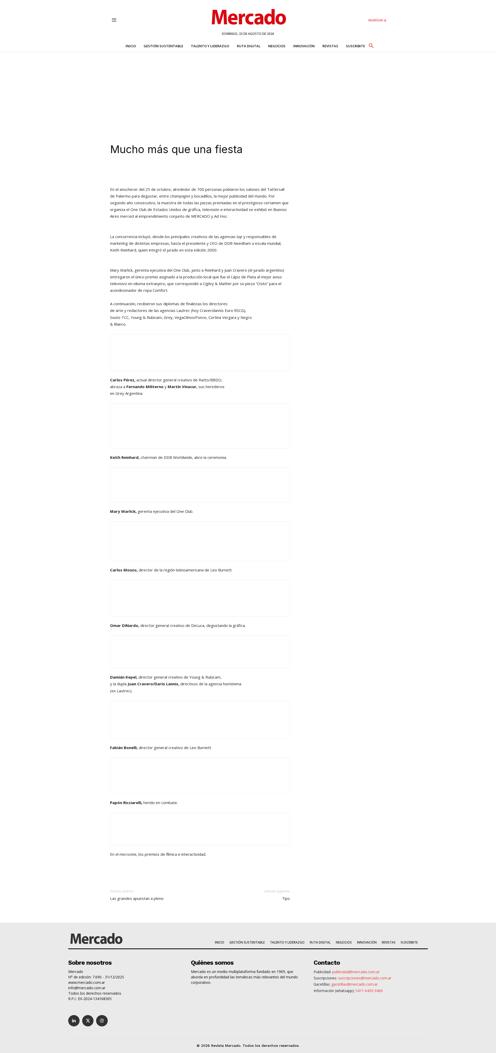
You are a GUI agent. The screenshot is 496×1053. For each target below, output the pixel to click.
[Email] (212, 171)
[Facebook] (177, 171)
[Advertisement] (248, 90)
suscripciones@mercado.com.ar (364, 978)
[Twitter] (88, 1020)
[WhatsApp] (188, 171)
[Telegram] (200, 171)
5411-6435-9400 (369, 990)
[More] (224, 171)
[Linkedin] (153, 171)
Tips (286, 898)
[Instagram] (101, 1020)
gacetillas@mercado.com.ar (354, 984)
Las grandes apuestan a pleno (137, 898)
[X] (165, 171)
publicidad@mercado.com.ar (355, 971)
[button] (371, 45)
